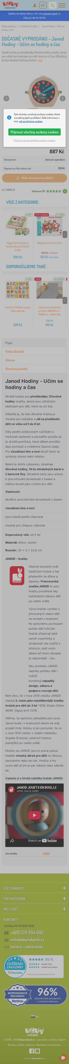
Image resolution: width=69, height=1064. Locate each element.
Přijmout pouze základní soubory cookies (34, 140)
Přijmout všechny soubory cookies (35, 132)
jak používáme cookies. (31, 121)
